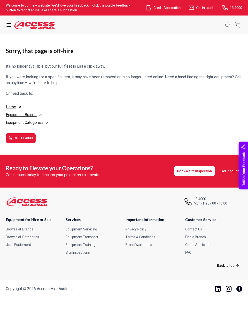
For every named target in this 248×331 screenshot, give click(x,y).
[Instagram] (229, 289)
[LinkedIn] (218, 289)
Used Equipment (18, 245)
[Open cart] (237, 25)
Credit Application (198, 245)
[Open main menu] (9, 25)
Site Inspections (78, 252)
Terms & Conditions (140, 237)
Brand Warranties (138, 245)
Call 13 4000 (23, 138)
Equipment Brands (21, 114)
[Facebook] (239, 289)
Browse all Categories (22, 237)
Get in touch (230, 171)
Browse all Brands (19, 229)
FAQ (188, 252)
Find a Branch (195, 237)
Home (11, 107)
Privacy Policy (135, 229)
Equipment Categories (24, 122)
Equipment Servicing (81, 229)
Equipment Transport (82, 237)
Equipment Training (80, 245)
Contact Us (193, 229)
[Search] (227, 25)
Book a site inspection (194, 171)
